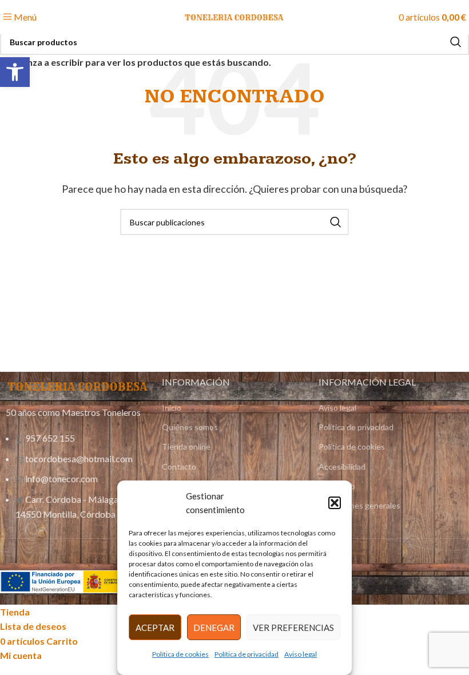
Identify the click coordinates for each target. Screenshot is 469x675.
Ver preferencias (293, 627)
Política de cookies (180, 654)
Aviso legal (300, 654)
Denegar (213, 627)
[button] (334, 503)
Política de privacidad (246, 654)
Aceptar (155, 627)
